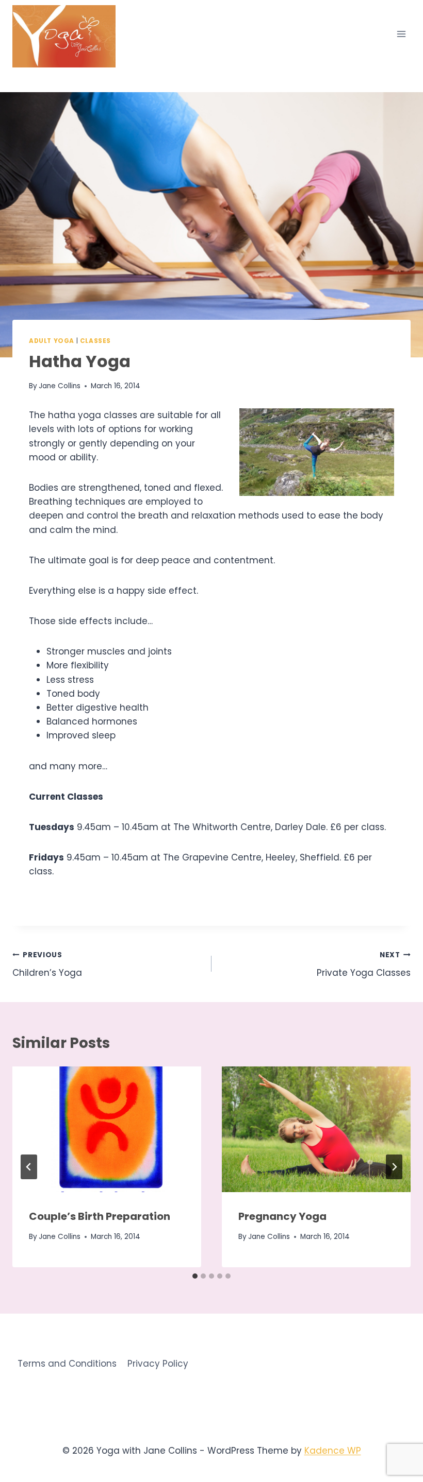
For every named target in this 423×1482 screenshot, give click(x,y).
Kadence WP (332, 1450)
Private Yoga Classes (364, 964)
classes (95, 341)
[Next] (394, 1166)
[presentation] (106, 1129)
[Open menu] (401, 34)
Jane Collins (59, 386)
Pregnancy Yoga (282, 1216)
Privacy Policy (157, 1363)
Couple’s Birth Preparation (99, 1216)
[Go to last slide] (29, 1166)
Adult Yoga (51, 341)
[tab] (195, 1276)
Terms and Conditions (67, 1363)
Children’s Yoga (47, 964)
